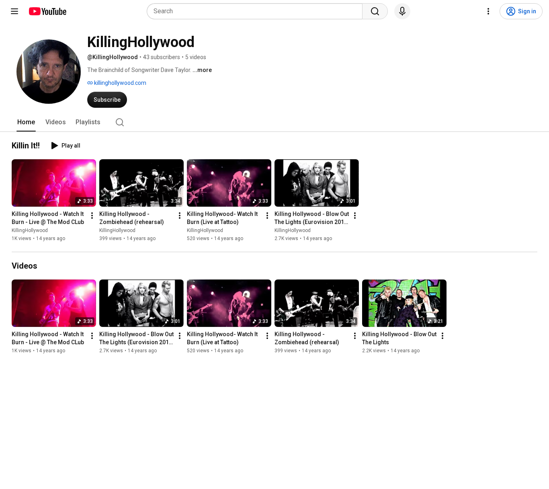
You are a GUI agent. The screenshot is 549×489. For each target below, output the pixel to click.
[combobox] (257, 11)
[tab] (26, 122)
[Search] (375, 11)
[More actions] (92, 216)
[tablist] (274, 122)
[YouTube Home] (47, 11)
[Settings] (488, 11)
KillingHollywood (30, 230)
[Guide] (14, 11)
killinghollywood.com (119, 83)
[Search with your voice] (402, 11)
